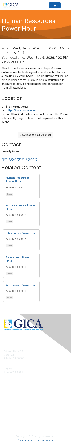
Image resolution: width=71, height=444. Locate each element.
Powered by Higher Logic (35, 440)
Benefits (8, 398)
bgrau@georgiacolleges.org (19, 159)
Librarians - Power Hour (21, 233)
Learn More (10, 401)
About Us (9, 424)
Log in (55, 5)
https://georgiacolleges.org (24, 110)
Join (6, 394)
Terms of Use (11, 427)
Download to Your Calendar (35, 134)
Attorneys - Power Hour (21, 285)
